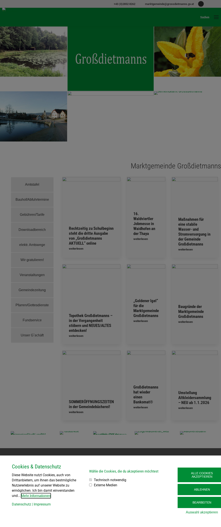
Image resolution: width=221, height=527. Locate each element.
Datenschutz (21, 504)
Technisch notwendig (110, 480)
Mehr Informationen (36, 495)
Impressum (42, 504)
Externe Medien (105, 485)
